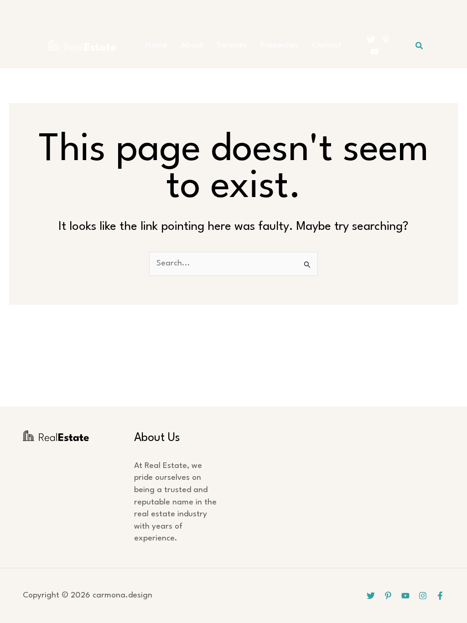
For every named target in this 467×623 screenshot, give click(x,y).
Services (232, 45)
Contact (327, 45)
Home (156, 45)
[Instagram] (423, 596)
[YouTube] (374, 51)
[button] (419, 46)
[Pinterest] (386, 40)
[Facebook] (440, 596)
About (192, 45)
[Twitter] (371, 40)
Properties (279, 45)
